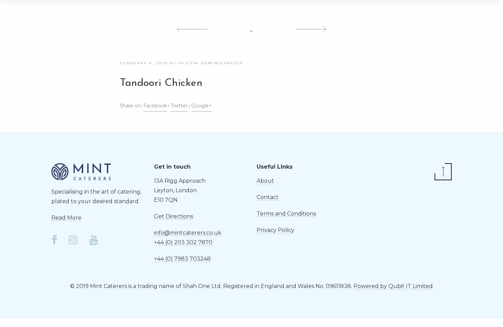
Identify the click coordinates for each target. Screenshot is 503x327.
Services (111, 26)
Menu (152, 26)
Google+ (201, 106)
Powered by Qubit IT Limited (393, 286)
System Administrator (211, 63)
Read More (66, 217)
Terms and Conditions (286, 213)
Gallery (191, 26)
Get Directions (173, 216)
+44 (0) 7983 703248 (182, 259)
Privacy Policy (275, 230)
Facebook (155, 106)
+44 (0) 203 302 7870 (183, 242)
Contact (236, 26)
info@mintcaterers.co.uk (187, 233)
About (69, 26)
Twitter (179, 106)
